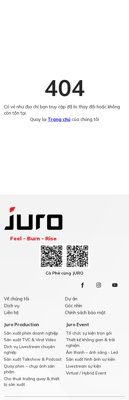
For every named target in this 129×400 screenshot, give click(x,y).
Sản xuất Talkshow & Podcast (33, 359)
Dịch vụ (12, 305)
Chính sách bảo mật (85, 312)
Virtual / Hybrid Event (86, 372)
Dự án (71, 299)
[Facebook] (82, 285)
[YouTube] (115, 285)
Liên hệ (11, 312)
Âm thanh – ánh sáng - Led (92, 352)
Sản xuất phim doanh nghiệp (31, 332)
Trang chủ (59, 119)
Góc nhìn (73, 305)
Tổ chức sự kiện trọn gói (89, 332)
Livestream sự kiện (83, 365)
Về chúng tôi (16, 299)
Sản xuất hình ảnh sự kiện (90, 359)
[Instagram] (99, 285)
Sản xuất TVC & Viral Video (30, 339)
